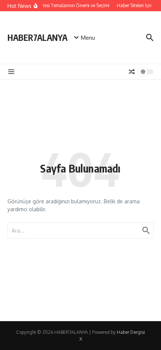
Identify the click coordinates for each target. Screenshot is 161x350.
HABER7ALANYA (37, 37)
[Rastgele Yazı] (132, 72)
